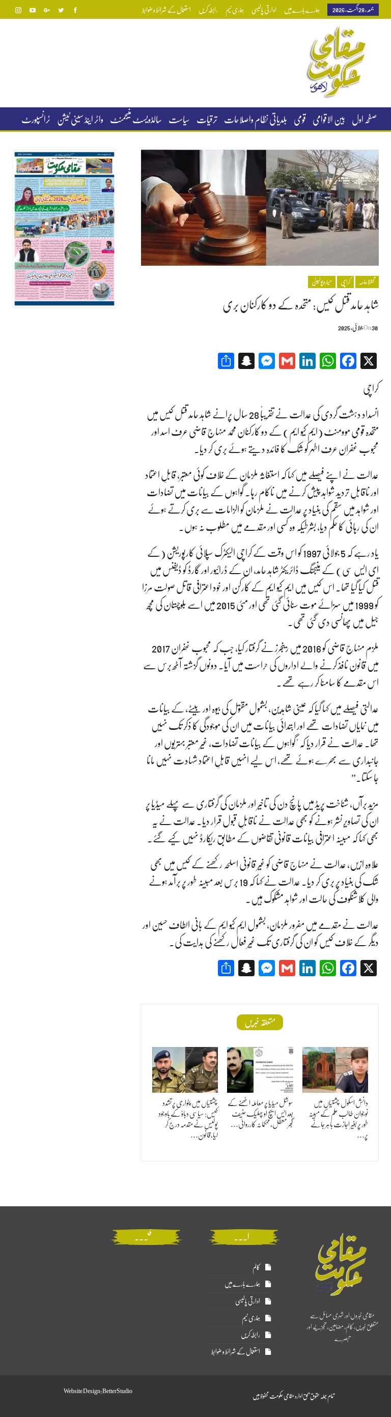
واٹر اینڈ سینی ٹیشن (80, 120)
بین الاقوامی (329, 120)
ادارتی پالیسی (264, 10)
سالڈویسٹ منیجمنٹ (136, 120)
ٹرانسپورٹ (35, 120)
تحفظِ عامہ (367, 282)
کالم (256, 1267)
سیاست (179, 120)
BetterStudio (117, 1391)
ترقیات (207, 120)
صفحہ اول (364, 120)
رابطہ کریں (208, 10)
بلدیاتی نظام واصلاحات (255, 120)
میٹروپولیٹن (322, 282)
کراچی (345, 282)
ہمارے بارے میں (302, 10)
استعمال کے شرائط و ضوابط (166, 10)
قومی (300, 120)
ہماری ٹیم (235, 10)
